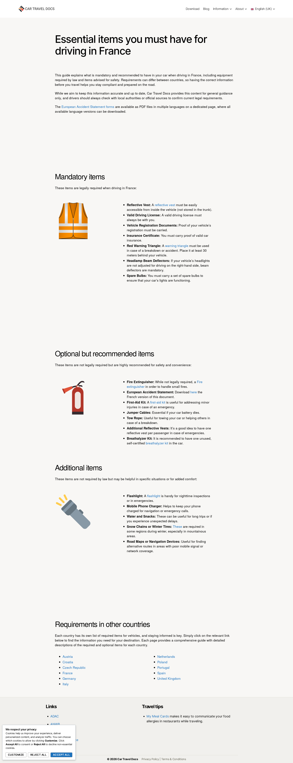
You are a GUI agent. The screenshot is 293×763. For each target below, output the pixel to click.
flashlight (153, 495)
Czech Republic (74, 667)
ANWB (55, 724)
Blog (206, 9)
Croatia (68, 662)
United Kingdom (169, 678)
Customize (16, 754)
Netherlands (166, 656)
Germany (69, 678)
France (68, 673)
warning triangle (176, 245)
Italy (66, 684)
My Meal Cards (157, 716)
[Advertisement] (146, 139)
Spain (161, 673)
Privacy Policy (150, 759)
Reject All (38, 754)
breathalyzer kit (157, 443)
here (193, 392)
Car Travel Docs (127, 759)
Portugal (163, 667)
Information (220, 9)
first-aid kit (157, 402)
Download (192, 9)
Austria (68, 656)
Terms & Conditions (173, 759)
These (177, 526)
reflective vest (165, 204)
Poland (162, 662)
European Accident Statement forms (87, 106)
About (239, 9)
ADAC (54, 716)
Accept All (61, 754)
